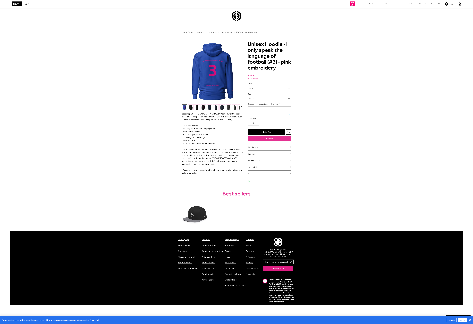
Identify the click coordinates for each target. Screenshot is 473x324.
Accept (462, 320)
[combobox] (269, 88)
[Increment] (257, 123)
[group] (236, 214)
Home (184, 32)
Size (250, 94)
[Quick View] (194, 214)
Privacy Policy (95, 320)
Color (250, 84)
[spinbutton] (253, 123)
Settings (451, 320)
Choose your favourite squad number (263, 104)
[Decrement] (249, 123)
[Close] (470, 320)
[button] (460, 3)
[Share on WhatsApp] (249, 181)
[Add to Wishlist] (288, 132)
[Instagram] (352, 3)
